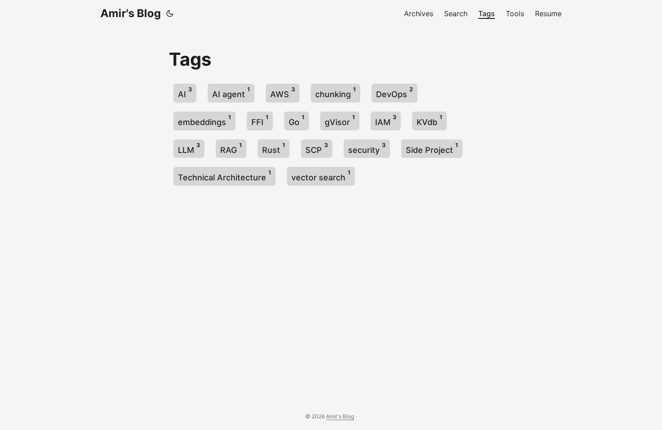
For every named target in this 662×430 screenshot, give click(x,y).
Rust (273, 148)
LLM (189, 148)
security (366, 148)
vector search (320, 175)
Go (296, 120)
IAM (385, 120)
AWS (282, 92)
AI (185, 92)
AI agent (231, 92)
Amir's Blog (130, 13)
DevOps (394, 92)
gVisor (340, 120)
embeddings (204, 120)
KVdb (429, 120)
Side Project (432, 148)
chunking (335, 92)
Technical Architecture (224, 175)
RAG (231, 148)
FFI (259, 120)
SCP (316, 148)
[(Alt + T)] (169, 13)
